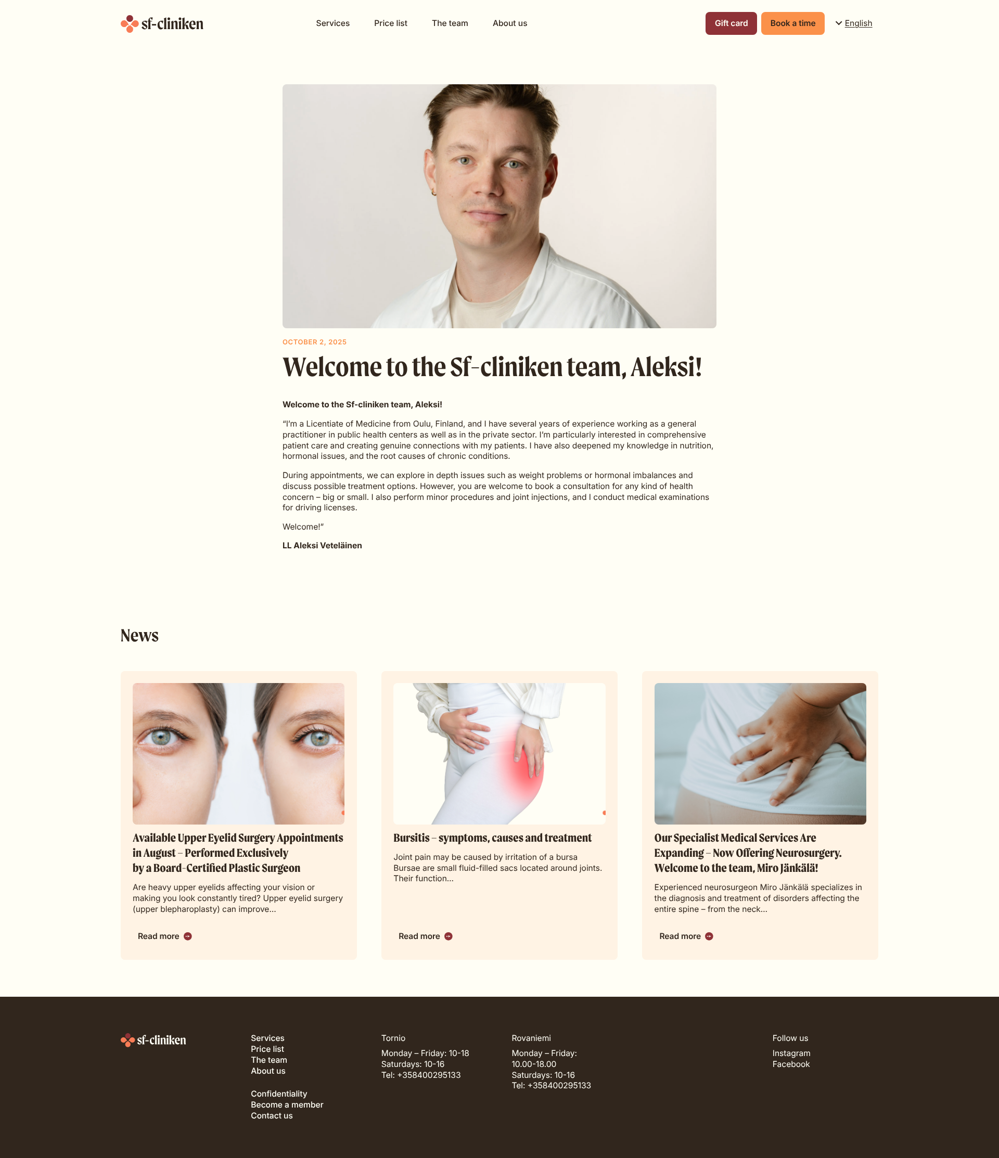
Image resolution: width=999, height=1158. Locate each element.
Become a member (287, 1105)
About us (510, 23)
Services (333, 23)
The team (450, 23)
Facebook (791, 1064)
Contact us (272, 1116)
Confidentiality (279, 1094)
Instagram (792, 1053)
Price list (390, 23)
